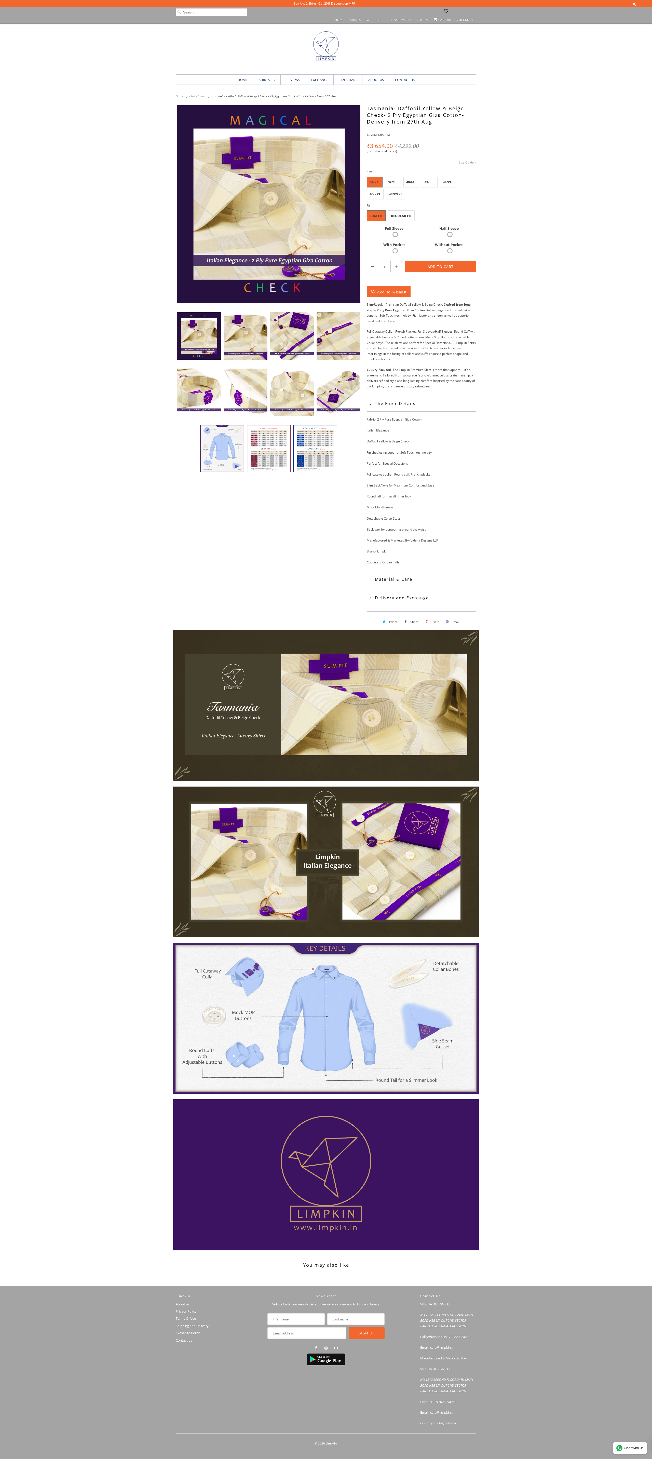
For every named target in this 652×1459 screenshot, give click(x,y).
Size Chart (348, 79)
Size (370, 172)
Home (339, 20)
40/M (410, 182)
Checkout (465, 20)
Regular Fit (401, 215)
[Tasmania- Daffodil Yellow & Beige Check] (268, 204)
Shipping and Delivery (192, 1325)
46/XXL (375, 194)
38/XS (374, 182)
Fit (368, 205)
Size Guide (466, 162)
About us (376, 79)
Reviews (293, 79)
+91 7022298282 (399, 20)
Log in (422, 20)
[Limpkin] (326, 50)
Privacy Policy (186, 1311)
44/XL (447, 182)
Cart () (444, 20)
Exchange (319, 79)
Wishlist (374, 20)
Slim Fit (376, 215)
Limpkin (331, 1443)
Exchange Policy (188, 1333)
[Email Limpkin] (336, 1348)
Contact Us (405, 79)
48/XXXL (395, 194)
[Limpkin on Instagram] (326, 1348)
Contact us (184, 1340)
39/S (391, 182)
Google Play (329, 1360)
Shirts (355, 20)
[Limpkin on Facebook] (316, 1348)
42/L (428, 182)
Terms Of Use (186, 1318)
